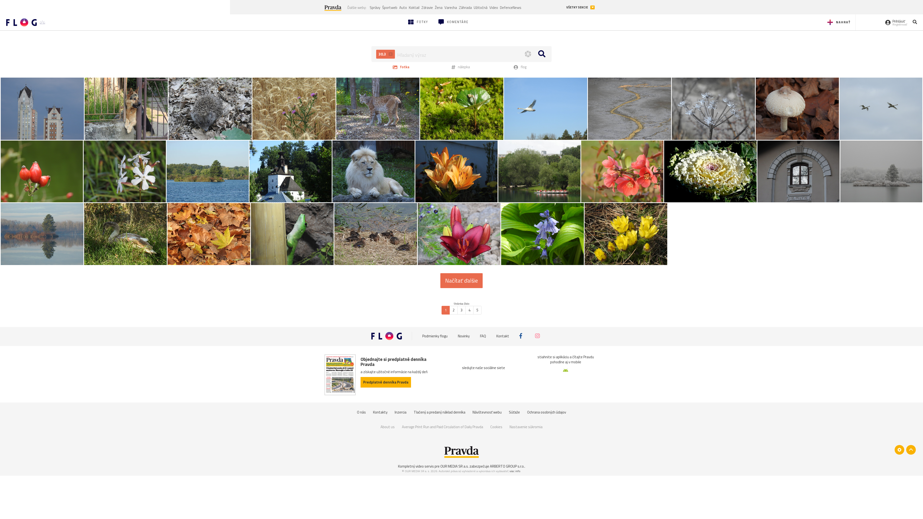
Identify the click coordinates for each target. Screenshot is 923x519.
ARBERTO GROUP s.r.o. (507, 466)
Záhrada (465, 7)
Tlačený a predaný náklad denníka (439, 412)
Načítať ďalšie (461, 281)
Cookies (496, 426)
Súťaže (514, 412)
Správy (375, 7)
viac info (515, 471)
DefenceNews (510, 7)
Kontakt (502, 336)
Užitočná (480, 7)
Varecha (450, 7)
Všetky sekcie (577, 7)
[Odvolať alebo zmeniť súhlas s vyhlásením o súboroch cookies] (899, 450)
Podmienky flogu (435, 336)
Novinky (464, 336)
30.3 (383, 54)
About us (387, 426)
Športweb (389, 7)
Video (493, 7)
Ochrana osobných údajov (546, 412)
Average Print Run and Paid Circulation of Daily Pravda (442, 426)
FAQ (483, 336)
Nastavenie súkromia (526, 426)
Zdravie (427, 7)
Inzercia (400, 412)
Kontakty (380, 412)
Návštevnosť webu (487, 412)
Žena (439, 7)
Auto (403, 7)
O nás (361, 412)
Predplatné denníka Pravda (385, 382)
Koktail (414, 7)
